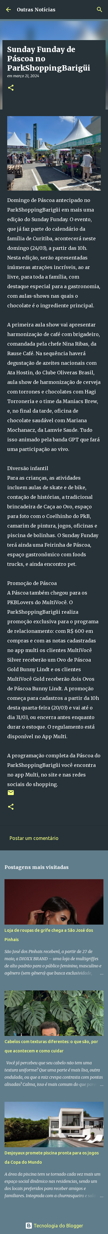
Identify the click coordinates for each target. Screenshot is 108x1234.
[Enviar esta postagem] (10, 795)
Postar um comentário (34, 838)
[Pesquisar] (99, 9)
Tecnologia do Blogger (57, 1225)
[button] (10, 88)
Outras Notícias (36, 10)
